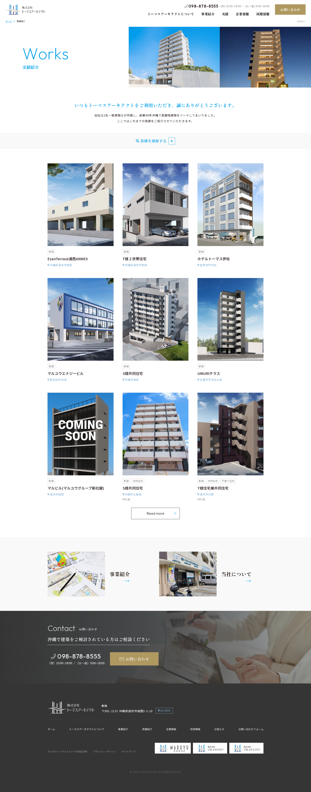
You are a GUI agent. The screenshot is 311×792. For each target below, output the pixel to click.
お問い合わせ (290, 9)
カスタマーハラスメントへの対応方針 (67, 751)
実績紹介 (147, 729)
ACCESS (165, 710)
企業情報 (171, 729)
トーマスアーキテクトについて (86, 729)
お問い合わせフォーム (250, 729)
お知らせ (219, 729)
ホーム (8, 21)
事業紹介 (123, 729)
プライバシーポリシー (104, 751)
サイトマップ (128, 751)
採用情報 (195, 729)
